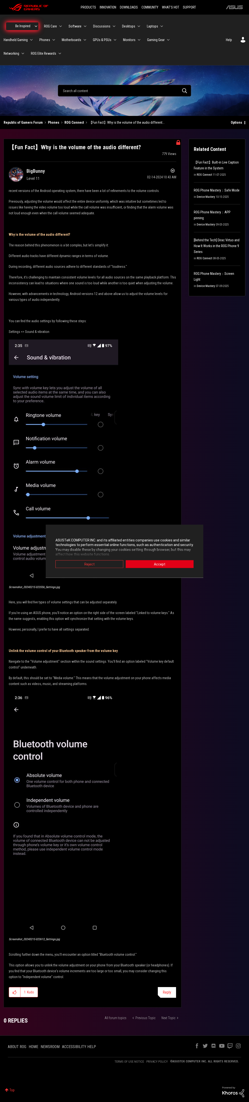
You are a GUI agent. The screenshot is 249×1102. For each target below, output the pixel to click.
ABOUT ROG (17, 1046)
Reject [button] (89, 564)
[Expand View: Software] (85, 26)
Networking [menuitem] (11, 53)
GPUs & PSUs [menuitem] (102, 40)
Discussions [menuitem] (101, 26)
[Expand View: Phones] (53, 39)
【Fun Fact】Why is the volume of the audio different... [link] (127, 122)
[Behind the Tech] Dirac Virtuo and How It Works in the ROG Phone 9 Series (217, 246)
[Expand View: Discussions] (114, 26)
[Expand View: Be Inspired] (36, 26)
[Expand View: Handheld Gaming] (31, 39)
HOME (33, 1046)
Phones (53, 122)
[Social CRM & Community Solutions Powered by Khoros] (233, 1091)
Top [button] (12, 1090)
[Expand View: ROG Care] (60, 26)
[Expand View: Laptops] (161, 26)
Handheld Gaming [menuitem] (16, 40)
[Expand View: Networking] (22, 53)
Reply (167, 992)
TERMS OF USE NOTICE (129, 1061)
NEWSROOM (50, 1046)
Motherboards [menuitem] (71, 40)
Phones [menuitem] (44, 40)
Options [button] (236, 122)
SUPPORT (189, 7)
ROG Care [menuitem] (50, 26)
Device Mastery (206, 197)
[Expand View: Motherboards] (84, 39)
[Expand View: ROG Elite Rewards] (59, 53)
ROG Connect (74, 122)
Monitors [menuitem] (129, 40)
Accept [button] (159, 564)
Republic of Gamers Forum (23, 122)
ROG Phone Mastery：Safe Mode (217, 190)
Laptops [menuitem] (152, 26)
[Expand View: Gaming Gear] (168, 39)
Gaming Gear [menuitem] (156, 40)
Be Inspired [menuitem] (22, 26)
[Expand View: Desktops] (138, 26)
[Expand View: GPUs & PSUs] (115, 39)
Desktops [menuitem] (128, 26)
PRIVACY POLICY (157, 1061)
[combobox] (124, 90)
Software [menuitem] (75, 26)
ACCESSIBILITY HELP (79, 1046)
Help (229, 40)
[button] (63, 460)
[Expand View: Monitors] (139, 39)
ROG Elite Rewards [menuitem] (43, 53)
